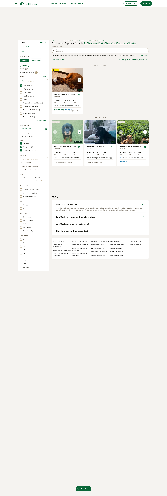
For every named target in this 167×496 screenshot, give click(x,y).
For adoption (36, 60)
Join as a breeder (77, 3)
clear (44, 76)
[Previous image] (55, 80)
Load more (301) (40, 121)
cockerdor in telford (60, 241)
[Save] (79, 95)
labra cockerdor (135, 245)
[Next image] (79, 80)
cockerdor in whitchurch (100, 241)
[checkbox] (21, 86)
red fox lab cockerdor (99, 252)
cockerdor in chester (79, 241)
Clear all (43, 43)
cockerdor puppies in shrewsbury (79, 249)
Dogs (22, 51)
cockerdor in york (97, 245)
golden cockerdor (116, 252)
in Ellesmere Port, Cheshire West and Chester (110, 43)
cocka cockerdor (116, 248)
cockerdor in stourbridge (62, 250)
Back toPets (25, 47)
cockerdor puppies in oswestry (60, 254)
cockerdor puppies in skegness (79, 254)
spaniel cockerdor (97, 248)
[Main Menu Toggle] (16, 3)
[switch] (37, 72)
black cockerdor (135, 241)
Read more (143, 55)
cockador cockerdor (98, 255)
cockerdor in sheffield (80, 245)
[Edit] (46, 129)
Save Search (60, 60)
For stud (24, 65)
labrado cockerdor (117, 245)
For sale (24, 60)
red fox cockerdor (116, 255)
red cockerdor (115, 241)
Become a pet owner (58, 3)
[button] (67, 80)
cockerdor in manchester (57, 246)
